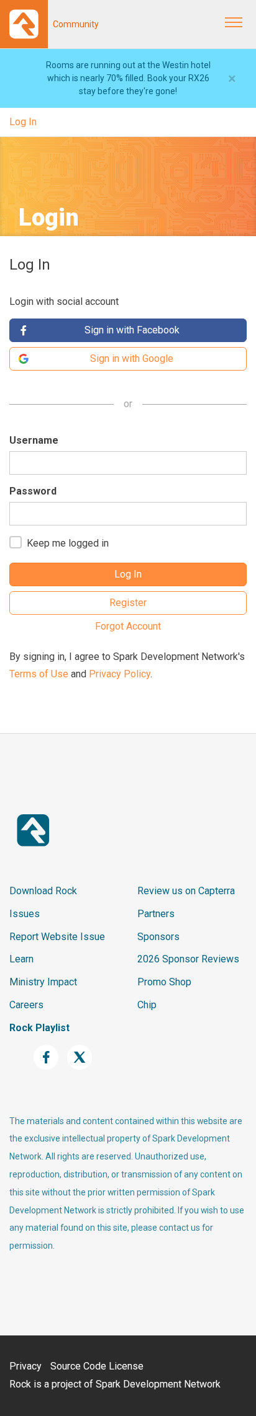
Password (33, 491)
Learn (21, 959)
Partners (156, 914)
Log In (23, 122)
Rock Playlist (39, 1028)
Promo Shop (164, 982)
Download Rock (43, 891)
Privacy (25, 1366)
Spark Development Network (158, 1384)
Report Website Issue (57, 937)
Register (128, 603)
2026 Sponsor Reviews (188, 959)
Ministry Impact (43, 982)
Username (33, 440)
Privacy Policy (119, 674)
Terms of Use (38, 674)
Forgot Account (128, 626)
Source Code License (97, 1366)
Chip (147, 1005)
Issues (24, 914)
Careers (26, 1005)
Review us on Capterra (186, 891)
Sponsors (158, 937)
